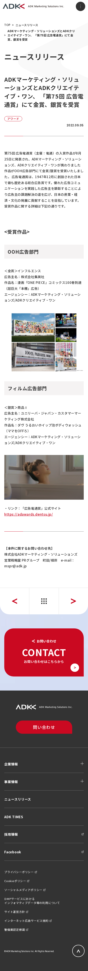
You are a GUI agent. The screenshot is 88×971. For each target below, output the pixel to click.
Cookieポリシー (15, 881)
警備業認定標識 (14, 930)
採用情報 (11, 834)
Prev (14, 601)
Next (73, 601)
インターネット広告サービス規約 (26, 921)
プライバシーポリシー (19, 872)
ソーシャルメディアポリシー (23, 890)
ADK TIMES (13, 816)
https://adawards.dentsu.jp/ (28, 514)
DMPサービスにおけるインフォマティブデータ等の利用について (32, 901)
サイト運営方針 (14, 912)
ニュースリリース (27, 25)
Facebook (12, 851)
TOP (7, 25)
